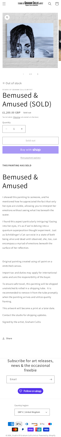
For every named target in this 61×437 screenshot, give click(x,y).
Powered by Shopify (47, 435)
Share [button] (9, 338)
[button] (4, 3)
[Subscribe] (50, 379)
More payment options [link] (30, 157)
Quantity (6, 122)
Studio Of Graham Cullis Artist (25, 435)
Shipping (16, 117)
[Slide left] (23, 74)
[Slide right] (37, 74)
